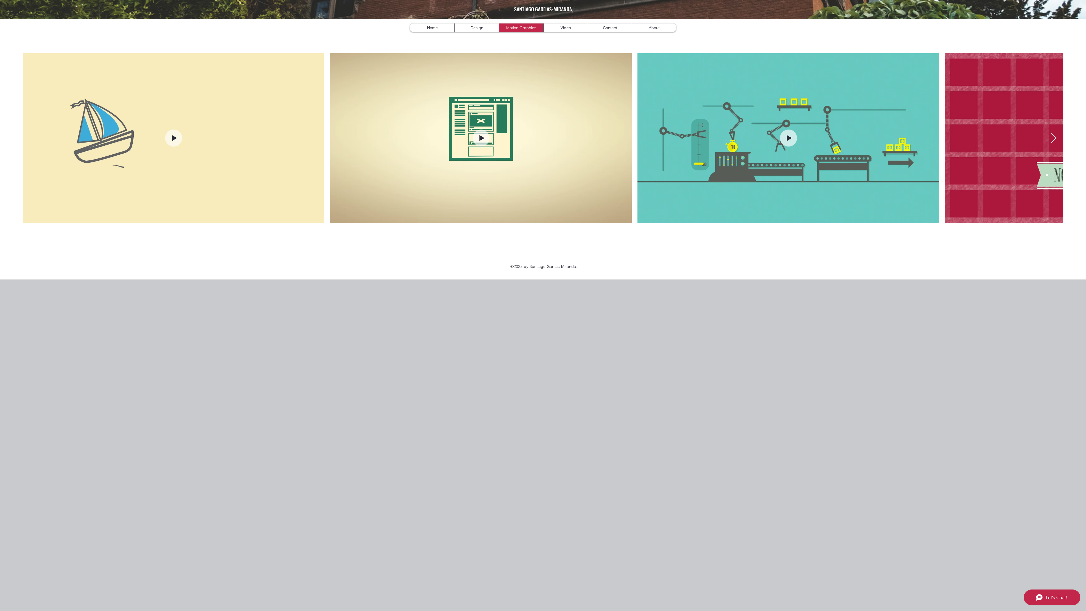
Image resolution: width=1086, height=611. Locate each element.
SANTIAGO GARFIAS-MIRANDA (543, 9)
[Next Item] (1053, 138)
